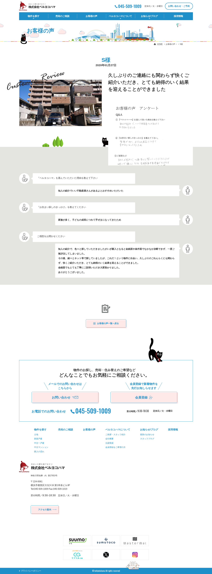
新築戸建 (38, 439)
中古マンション (41, 447)
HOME (160, 44)
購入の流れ (39, 451)
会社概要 (109, 439)
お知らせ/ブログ (149, 16)
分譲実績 (109, 443)
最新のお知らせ (147, 434)
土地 (36, 434)
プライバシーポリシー (31, 571)
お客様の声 (91, 16)
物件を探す (33, 16)
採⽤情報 (178, 16)
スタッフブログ (147, 439)
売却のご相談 (63, 16)
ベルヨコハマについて (120, 16)
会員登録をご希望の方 (115, 447)
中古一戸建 (39, 443)
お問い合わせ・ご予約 (179, 6)
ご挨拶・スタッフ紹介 (115, 434)
